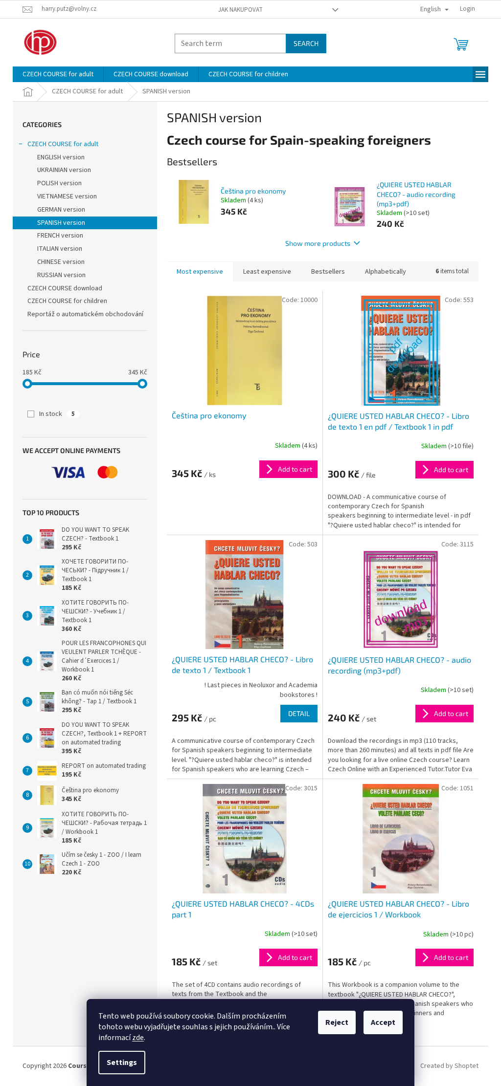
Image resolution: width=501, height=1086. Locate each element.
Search (306, 43)
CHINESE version (61, 262)
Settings (122, 1062)
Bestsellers (328, 272)
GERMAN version (61, 210)
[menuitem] (58, 74)
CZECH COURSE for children (67, 301)
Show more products (317, 243)
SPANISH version (61, 223)
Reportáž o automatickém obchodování (85, 314)
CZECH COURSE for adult (62, 144)
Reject (336, 1022)
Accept (383, 1022)
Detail (299, 713)
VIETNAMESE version (67, 196)
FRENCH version (60, 235)
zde (138, 1037)
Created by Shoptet (449, 1066)
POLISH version (59, 183)
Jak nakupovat (240, 9)
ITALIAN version (59, 249)
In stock (57, 414)
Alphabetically (385, 272)
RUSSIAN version (61, 275)
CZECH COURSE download (64, 288)
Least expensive (267, 272)
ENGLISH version (61, 157)
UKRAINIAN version (64, 170)
